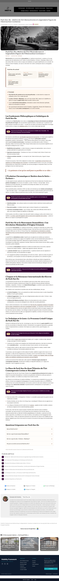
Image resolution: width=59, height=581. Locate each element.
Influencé (26, 138)
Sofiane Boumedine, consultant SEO (35, 576)
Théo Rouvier (26, 497)
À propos (29, 1)
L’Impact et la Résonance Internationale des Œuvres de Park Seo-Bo (19, 469)
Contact (33, 566)
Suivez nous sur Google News (28, 528)
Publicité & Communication (40, 8)
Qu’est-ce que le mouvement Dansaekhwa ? (18, 434)
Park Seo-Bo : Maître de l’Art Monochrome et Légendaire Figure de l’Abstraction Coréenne (24, 457)
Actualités (48, 10)
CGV (32, 579)
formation (48, 379)
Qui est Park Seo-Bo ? (12, 429)
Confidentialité (55, 573)
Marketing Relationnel (34, 10)
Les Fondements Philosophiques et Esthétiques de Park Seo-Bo (18, 460)
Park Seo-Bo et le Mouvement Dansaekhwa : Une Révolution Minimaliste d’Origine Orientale (24, 466)
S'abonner (51, 568)
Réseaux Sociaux (49, 8)
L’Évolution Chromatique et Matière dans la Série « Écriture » (18, 463)
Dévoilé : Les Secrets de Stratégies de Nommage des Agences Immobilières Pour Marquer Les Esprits (48, 544)
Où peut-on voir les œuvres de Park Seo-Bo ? (18, 443)
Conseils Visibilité (42, 10)
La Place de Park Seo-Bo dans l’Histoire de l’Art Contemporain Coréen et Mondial (22, 475)
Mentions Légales (26, 579)
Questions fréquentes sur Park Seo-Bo (13, 479)
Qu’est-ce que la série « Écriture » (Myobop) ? (18, 438)
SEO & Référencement (30, 8)
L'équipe (34, 562)
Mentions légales (49, 573)
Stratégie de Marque (25, 10)
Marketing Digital (21, 8)
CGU (35, 579)
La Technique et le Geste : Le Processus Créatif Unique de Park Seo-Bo (20, 472)
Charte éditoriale (35, 564)
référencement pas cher (26, 576)
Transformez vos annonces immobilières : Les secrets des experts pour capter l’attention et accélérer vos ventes (8, 543)
